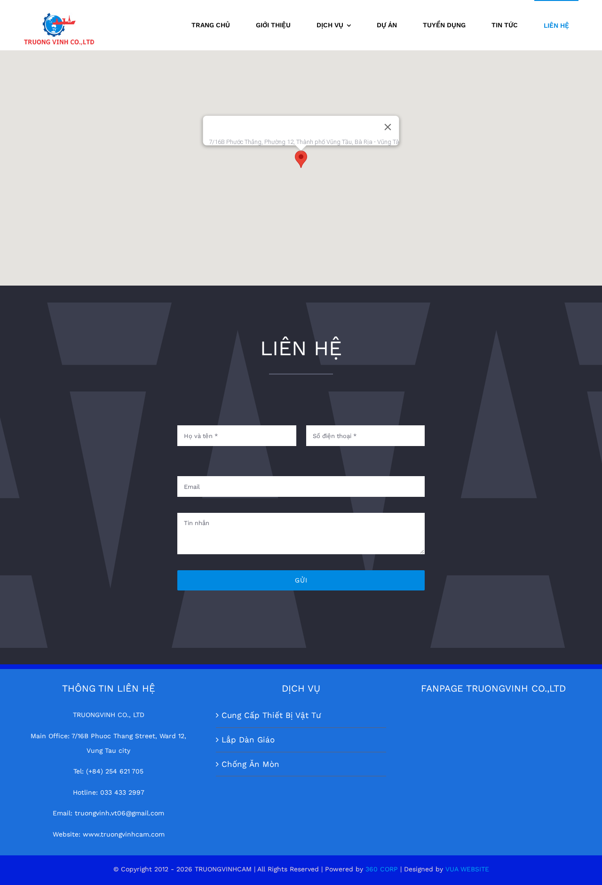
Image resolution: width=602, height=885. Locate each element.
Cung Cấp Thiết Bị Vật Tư (271, 715)
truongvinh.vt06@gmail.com (119, 813)
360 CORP (381, 869)
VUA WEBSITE (467, 869)
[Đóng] (388, 127)
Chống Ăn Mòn (250, 764)
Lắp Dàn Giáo (248, 739)
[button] (301, 159)
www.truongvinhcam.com (124, 834)
